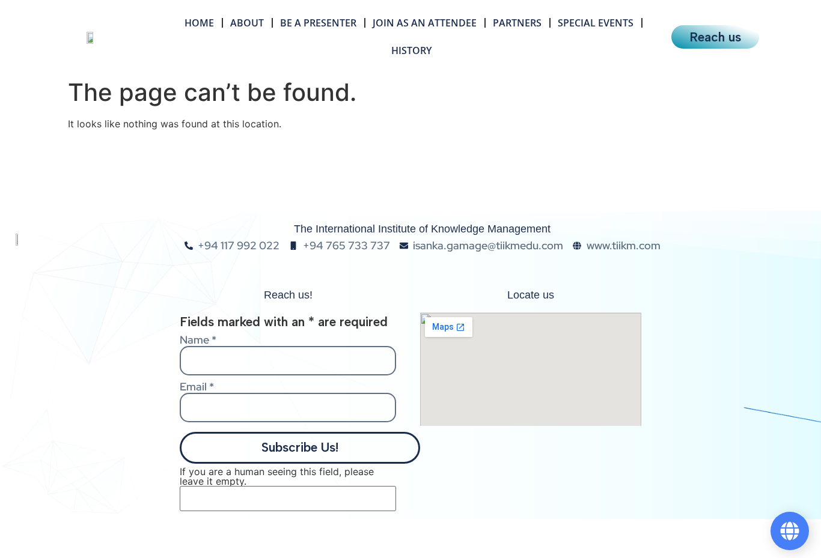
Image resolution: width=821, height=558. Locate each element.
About (247, 22)
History (411, 50)
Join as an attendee (425, 22)
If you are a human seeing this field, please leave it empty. (277, 477)
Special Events (595, 22)
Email (197, 386)
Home (199, 22)
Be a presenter (318, 22)
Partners (517, 22)
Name (198, 340)
